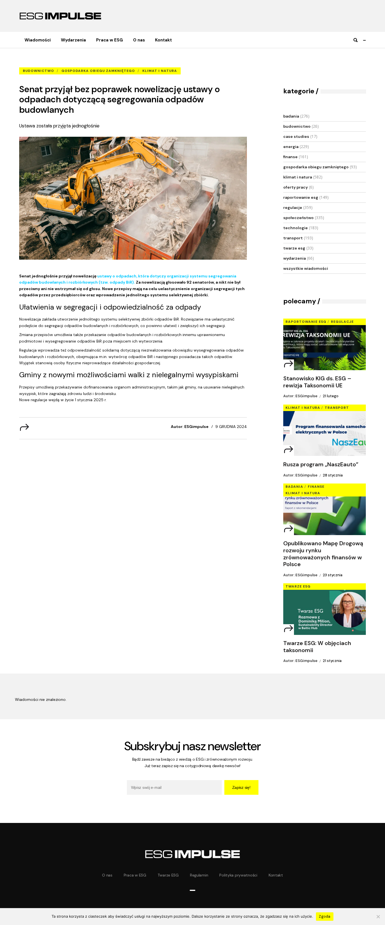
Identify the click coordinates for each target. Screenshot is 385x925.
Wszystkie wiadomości (305, 268)
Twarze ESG (294, 248)
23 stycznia (332, 575)
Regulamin (199, 875)
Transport (293, 237)
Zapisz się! (241, 787)
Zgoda (324, 916)
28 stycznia (333, 475)
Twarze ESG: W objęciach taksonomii (317, 647)
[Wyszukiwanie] (356, 40)
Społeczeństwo (298, 217)
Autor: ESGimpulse (190, 426)
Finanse (290, 156)
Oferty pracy (295, 187)
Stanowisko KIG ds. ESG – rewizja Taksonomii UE (317, 382)
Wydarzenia (294, 258)
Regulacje (292, 207)
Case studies (296, 136)
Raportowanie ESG (300, 197)
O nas (107, 875)
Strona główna (32, 62)
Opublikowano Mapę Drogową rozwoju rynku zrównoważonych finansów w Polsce (323, 554)
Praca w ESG (135, 875)
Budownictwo (62, 62)
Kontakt (276, 875)
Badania (291, 116)
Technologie (295, 227)
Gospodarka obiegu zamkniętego (98, 71)
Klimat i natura (159, 71)
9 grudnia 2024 (231, 426)
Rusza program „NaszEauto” (321, 464)
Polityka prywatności (238, 875)
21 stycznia (332, 660)
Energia (290, 146)
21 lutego (330, 396)
